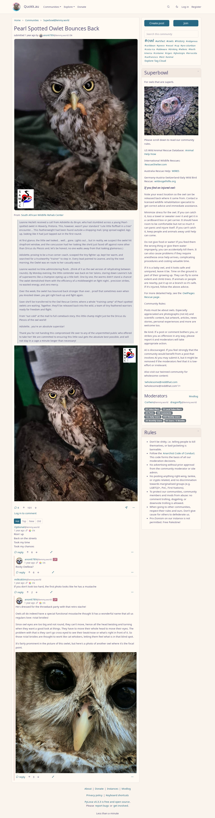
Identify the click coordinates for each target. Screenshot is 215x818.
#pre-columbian (188, 45)
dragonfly (183, 402)
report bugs (102, 805)
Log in (185, 6)
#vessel (169, 45)
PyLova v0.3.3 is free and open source (107, 801)
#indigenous (192, 41)
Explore (68, 6)
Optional (26, 527)
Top (24, 521)
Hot (17, 521)
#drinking (172, 49)
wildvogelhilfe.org (165, 181)
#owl (149, 40)
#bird (161, 57)
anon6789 (56, 35)
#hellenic (183, 49)
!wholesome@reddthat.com (161, 382)
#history (180, 41)
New (31, 521)
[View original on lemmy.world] (30, 530)
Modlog (193, 396)
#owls (170, 41)
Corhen (156, 402)
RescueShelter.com (156, 164)
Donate (81, 6)
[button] (171, 72)
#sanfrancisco (151, 57)
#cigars (168, 53)
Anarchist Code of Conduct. (179, 453)
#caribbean (150, 45)
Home (17, 20)
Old (39, 521)
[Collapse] (51, 552)
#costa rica (150, 49)
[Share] (126, 508)
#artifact (160, 41)
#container (159, 53)
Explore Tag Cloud (155, 60)
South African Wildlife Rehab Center (42, 215)
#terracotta (191, 53)
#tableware (161, 49)
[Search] (168, 7)
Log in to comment (25, 513)
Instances (112, 788)
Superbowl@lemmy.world (56, 20)
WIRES (175, 171)
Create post (156, 23)
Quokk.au (31, 6)
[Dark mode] (177, 7)
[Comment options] (132, 552)
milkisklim (27, 579)
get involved (120, 805)
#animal (169, 57)
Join (186, 23)
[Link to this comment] (26, 530)
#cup (177, 45)
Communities (51, 6)
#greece (161, 45)
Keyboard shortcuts (117, 795)
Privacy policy (94, 795)
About (88, 788)
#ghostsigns (179, 53)
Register (196, 6)
